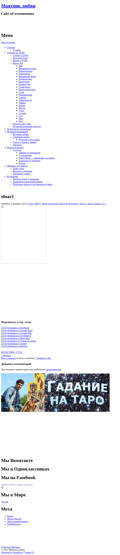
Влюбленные (25, 79)
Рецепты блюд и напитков (26, 179)
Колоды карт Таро (22, 124)
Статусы (17, 150)
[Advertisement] (60, 272)
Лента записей (14, 519)
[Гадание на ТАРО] (55, 416)
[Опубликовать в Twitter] (14, 343)
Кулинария (12, 176)
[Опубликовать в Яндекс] (14, 346)
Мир (21, 118)
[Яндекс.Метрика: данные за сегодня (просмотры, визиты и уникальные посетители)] (10, 547)
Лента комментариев (17, 521)
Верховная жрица (27, 68)
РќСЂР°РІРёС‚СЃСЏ (11, 352)
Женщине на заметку (17, 166)
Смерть (22, 97)
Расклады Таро (20, 58)
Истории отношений (17, 131)
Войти (10, 516)
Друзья (4, 502)
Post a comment (8, 358)
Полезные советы (21, 174)
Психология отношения (19, 129)
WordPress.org (14, 524)
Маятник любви (18, 5)
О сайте (17, 50)
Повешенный (25, 95)
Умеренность (25, 100)
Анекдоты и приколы (29, 160)
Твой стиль (18, 168)
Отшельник (24, 87)
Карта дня (18, 63)
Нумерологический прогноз (27, 126)
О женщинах (25, 155)
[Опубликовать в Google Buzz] (16, 330)
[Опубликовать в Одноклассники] (18, 341)
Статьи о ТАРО (20, 55)
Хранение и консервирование (28, 181)
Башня (22, 105)
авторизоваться (53, 369)
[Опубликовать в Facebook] (15, 328)
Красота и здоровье (22, 171)
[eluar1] (24, 262)
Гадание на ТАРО (16, 52)
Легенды (17, 145)
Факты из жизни (15, 147)
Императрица (25, 71)
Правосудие (25, 84)
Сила (21, 92)
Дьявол (22, 102)
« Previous (6, 355)
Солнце (22, 113)
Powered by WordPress (12, 552)
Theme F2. (29, 552)
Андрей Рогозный (7, 485)
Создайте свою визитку (24, 485)
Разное (22, 163)
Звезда (22, 108)
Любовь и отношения (29, 153)
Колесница (24, 81)
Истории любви (21, 134)
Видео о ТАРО (20, 60)
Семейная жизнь (21, 137)
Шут (21, 121)
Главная (11, 47)
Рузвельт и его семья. (29, 139)
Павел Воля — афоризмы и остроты (37, 158)
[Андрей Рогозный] (2, 487)
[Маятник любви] (32, 28)
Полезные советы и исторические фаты (32, 184)
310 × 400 (33, 203)
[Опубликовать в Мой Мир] (15, 338)
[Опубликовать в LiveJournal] (16, 335)
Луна (21, 110)
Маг (21, 66)
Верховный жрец (27, 76)
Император (24, 74)
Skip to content (8, 42)
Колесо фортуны (27, 89)
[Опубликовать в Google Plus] (16, 333)
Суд (21, 116)
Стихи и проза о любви (24, 142)
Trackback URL (43, 358)
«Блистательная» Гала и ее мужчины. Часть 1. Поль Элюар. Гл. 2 (73, 203)
